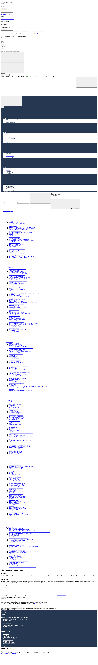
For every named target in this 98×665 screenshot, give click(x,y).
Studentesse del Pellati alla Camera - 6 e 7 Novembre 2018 (21, 533)
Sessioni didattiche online (14, 478)
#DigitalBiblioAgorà (13, 427)
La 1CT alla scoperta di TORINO (16, 294)
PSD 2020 (11, 473)
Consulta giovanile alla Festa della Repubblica (18, 346)
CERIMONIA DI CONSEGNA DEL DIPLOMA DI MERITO (22, 324)
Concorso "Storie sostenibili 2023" (16, 271)
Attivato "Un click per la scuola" (15, 510)
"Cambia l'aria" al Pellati (14, 361)
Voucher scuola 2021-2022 (14, 411)
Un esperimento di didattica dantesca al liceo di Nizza (20, 446)
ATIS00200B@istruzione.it (17, 621)
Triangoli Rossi (12, 491)
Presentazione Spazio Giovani (15, 424)
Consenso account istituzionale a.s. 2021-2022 (18, 387)
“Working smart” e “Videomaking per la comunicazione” (20, 440)
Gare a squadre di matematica (15, 469)
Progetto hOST (12, 410)
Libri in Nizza (11, 252)
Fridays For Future (12, 516)
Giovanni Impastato (13, 291)
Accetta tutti (21, 597)
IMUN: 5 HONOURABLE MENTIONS (17, 306)
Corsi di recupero (12, 489)
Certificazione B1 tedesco (14, 305)
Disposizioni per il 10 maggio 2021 (16, 416)
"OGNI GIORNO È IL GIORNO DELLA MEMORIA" (21, 348)
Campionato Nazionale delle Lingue (16, 312)
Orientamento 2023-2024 (14, 320)
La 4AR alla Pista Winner (14, 279)
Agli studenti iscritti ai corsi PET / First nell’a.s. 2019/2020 (21, 433)
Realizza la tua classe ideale (14, 474)
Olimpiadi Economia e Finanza (15, 350)
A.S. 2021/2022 (9, 342)
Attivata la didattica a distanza (15, 443)
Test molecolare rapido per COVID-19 (17, 483)
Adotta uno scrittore (13, 290)
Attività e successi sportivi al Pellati (16, 354)
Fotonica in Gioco (12, 384)
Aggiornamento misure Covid (15, 360)
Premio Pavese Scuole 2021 (14, 379)
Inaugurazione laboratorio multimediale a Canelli (19, 244)
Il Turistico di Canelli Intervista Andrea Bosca (18, 538)
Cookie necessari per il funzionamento (9, 607)
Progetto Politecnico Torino (14, 534)
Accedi (2, 3)
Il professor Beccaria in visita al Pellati (17, 319)
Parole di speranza (12, 357)
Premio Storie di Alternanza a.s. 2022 (16, 318)
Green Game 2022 (12, 367)
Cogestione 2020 (12, 490)
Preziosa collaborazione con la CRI (16, 494)
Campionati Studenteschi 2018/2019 (16, 535)
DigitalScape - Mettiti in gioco (15, 477)
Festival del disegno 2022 (14, 328)
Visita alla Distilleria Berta (14, 541)
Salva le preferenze (11, 609)
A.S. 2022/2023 (9, 267)
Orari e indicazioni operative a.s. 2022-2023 (18, 329)
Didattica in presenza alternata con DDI (17, 447)
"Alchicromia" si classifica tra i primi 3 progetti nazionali (20, 436)
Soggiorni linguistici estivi (14, 503)
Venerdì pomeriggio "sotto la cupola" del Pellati (19, 364)
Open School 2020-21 (13, 434)
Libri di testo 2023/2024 (14, 270)
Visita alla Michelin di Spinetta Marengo (17, 540)
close (2, 107)
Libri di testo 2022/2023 (14, 331)
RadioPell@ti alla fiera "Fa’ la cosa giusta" (17, 289)
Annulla (2, 74)
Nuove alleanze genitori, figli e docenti (17, 417)
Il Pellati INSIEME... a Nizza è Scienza (17, 550)
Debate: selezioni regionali (14, 295)
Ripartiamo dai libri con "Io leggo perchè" (17, 375)
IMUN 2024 (11, 235)
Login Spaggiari (35, 33)
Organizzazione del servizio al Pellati (16, 480)
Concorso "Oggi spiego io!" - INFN (16, 555)
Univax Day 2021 (12, 423)
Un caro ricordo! (12, 317)
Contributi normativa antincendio (15, 468)
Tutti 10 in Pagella (12, 564)
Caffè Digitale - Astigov (14, 479)
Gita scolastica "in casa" (14, 407)
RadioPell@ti (11, 389)
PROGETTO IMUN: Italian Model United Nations (19, 313)
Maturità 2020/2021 (13, 406)
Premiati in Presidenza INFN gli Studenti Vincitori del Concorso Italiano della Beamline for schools (29, 532)
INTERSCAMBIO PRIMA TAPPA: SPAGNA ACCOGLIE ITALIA (23, 302)
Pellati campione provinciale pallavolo (17, 275)
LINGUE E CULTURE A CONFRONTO (18, 229)
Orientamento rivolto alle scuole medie (17, 249)
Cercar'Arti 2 (11, 558)
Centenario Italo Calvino (14, 251)
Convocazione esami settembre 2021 (16, 403)
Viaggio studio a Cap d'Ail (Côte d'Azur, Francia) (19, 296)
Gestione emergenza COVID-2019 (16, 484)
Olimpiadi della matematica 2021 (15, 429)
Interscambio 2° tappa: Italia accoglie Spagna (18, 281)
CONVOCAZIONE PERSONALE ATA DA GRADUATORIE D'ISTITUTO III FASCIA (28, 386)
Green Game (11, 428)
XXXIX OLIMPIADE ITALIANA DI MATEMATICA (20, 277)
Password (15, 11)
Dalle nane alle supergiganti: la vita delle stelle (18, 307)
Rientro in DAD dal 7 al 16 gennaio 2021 (17, 435)
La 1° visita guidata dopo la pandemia (16, 383)
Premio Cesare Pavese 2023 (14, 243)
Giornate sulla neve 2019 (14, 536)
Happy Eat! (11, 441)
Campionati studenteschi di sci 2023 (16, 304)
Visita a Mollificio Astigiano (14, 504)
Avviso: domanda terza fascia (15, 431)
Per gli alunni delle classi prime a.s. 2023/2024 (18, 257)
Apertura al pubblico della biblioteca (16, 301)
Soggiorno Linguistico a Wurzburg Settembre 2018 (19, 529)
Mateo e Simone (12, 330)
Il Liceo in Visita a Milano (14, 547)
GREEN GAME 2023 (13, 300)
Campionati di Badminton (14, 282)
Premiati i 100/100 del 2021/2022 (16, 326)
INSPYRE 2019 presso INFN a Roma (17, 542)
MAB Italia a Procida (13, 355)
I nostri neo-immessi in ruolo (15, 344)
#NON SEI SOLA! (13, 241)
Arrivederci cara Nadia (13, 565)
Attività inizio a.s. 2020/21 (14, 453)
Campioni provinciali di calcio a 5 (16, 285)
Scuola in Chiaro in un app (14, 308)
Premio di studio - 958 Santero (15, 358)
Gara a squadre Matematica (14, 298)
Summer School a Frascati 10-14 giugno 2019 (18, 561)
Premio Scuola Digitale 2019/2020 (16, 488)
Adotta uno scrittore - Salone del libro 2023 (18, 273)
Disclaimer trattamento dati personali (8, 653)
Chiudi (2, 41)
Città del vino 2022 (13, 385)
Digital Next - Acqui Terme (14, 515)
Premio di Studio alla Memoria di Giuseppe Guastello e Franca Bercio (23, 546)
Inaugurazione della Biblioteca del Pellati (17, 363)
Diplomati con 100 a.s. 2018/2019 (16, 501)
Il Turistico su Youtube (13, 548)
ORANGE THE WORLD (14, 316)
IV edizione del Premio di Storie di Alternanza (18, 377)
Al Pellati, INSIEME (13, 544)
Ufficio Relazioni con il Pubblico (10, 637)
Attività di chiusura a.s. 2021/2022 (16, 345)
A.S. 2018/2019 (54, 195)
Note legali (5, 635)
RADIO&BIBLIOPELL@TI (15, 238)
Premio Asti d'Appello (13, 500)
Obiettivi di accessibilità (8, 640)
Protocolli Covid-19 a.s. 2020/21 (15, 452)
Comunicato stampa (13, 226)
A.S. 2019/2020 (9, 463)
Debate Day (11, 311)
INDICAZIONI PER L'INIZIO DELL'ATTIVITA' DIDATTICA (22, 256)
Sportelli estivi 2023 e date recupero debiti (17, 269)
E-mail (14, 31)
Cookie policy (6, 634)
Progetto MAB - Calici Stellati (15, 412)
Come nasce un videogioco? (14, 421)
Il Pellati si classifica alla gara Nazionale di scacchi (19, 287)
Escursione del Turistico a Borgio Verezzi (17, 545)
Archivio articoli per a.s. (56, 194)
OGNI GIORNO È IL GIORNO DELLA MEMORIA (20, 232)
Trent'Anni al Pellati (13, 563)
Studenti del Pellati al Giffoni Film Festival (17, 253)
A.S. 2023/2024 (9, 221)
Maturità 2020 (11, 472)
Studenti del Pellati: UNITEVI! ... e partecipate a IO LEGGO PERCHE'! (24, 323)
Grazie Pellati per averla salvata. (15, 250)
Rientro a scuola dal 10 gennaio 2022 (16, 371)
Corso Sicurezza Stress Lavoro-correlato (17, 512)
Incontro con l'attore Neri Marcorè (16, 528)
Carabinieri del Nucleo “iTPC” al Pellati (17, 299)
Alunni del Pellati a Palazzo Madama (16, 507)
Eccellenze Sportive (13, 559)
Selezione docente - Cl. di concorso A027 (17, 369)
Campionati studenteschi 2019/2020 (16, 485)
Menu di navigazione (75, 208)
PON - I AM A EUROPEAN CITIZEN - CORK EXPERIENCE (22, 567)
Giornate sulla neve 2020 (14, 492)
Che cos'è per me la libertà (14, 476)
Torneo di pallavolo (13, 284)
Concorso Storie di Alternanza (15, 556)
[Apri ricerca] (86, 82)
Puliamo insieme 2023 (13, 288)
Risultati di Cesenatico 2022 (14, 352)
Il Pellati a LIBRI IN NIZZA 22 (15, 325)
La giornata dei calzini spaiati (15, 231)
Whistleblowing (6, 641)
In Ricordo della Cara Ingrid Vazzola (16, 562)
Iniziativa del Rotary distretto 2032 (16, 404)
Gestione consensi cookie (8, 642)
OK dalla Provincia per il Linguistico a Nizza (18, 508)
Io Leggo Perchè (12, 247)
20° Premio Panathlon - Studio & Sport (17, 502)
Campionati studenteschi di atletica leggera (17, 349)
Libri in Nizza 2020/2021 (14, 430)
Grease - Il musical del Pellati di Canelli (17, 497)
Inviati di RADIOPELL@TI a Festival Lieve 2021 (19, 372)
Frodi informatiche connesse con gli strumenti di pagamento (21, 240)
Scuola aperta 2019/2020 (14, 509)
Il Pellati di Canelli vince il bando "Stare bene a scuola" (20, 366)
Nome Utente (16, 10)
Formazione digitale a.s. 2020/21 (15, 451)
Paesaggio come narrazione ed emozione (17, 272)
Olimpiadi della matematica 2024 (15, 225)
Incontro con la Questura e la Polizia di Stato (18, 552)
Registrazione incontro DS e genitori (16, 448)
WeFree (10, 422)
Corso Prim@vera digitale (14, 471)
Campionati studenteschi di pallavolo (16, 283)
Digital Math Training (13, 419)
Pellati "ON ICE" (12, 373)
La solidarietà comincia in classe (15, 222)
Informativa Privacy (7, 636)
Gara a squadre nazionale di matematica (17, 413)
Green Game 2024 (12, 234)
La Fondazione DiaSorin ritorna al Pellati (17, 362)
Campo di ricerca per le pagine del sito (9, 202)
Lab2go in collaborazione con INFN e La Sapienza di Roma (21, 437)
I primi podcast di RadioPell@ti (15, 381)
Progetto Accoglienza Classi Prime (16, 513)
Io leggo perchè (12, 442)
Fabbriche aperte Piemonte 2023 (15, 245)
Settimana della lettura (13, 380)
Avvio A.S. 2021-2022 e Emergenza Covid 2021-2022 (20, 390)
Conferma (7, 74)
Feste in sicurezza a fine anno (15, 409)
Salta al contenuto (4, 1)
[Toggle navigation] (11, 101)
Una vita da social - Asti (14, 486)
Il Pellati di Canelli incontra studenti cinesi (17, 374)
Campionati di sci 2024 (13, 233)
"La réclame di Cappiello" (14, 314)
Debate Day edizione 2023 (14, 237)
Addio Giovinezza (12, 553)
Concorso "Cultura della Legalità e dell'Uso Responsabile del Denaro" (23, 551)
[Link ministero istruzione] (6, 2)
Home (52, 193)
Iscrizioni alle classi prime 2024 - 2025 (17, 223)
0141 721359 (8, 620)
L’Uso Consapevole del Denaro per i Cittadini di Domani (21, 539)
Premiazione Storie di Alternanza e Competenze (19, 239)
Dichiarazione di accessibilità (9, 638)
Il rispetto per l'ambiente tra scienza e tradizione (18, 514)
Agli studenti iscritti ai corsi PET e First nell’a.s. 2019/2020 (21, 466)
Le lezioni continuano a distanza (15, 482)
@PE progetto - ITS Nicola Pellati (16, 276)
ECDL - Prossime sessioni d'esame (16, 418)
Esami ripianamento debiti (14, 343)
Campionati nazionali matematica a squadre (18, 278)
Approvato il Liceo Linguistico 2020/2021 (17, 496)
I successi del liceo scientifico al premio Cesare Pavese (20, 445)
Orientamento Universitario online (16, 467)
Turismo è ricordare (13, 356)
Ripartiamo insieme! (13, 450)
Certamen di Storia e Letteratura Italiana (17, 557)
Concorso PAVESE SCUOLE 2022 (16, 322)
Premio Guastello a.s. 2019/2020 (15, 465)
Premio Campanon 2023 (14, 246)
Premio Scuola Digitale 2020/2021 (16, 415)
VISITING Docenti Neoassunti (15, 495)
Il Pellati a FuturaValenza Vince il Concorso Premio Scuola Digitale (23, 530)
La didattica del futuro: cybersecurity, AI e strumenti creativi (21, 228)
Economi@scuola (12, 425)
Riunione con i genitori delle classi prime (17, 255)
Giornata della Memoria (14, 368)
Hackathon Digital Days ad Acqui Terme (17, 378)
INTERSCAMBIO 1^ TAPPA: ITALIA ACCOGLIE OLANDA (22, 227)
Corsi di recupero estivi (13, 401)
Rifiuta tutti (11, 597)
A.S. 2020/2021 (9, 400)
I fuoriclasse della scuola (14, 310)
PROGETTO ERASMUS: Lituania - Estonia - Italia (20, 351)
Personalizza (3, 597)
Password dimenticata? (5, 14)
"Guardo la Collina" (13, 498)
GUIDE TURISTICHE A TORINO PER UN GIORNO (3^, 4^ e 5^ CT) (24, 293)
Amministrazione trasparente (9, 643)
